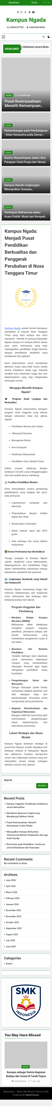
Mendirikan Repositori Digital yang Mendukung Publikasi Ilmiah (11, 3)
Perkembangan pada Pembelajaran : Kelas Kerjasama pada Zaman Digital (26, 135)
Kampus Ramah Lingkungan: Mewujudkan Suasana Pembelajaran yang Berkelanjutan (25, 189)
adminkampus (20, 1081)
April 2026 (11, 886)
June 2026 (11, 880)
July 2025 (10, 940)
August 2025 (12, 934)
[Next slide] (48, 2)
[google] (29, 12)
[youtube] (33, 12)
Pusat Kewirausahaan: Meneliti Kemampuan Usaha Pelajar (29, 3)
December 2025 (13, 910)
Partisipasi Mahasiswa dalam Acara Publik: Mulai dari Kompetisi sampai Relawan (25, 216)
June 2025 (11, 946)
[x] (25, 12)
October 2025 (12, 922)
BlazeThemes (32, 1095)
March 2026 (11, 892)
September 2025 (14, 928)
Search (8, 780)
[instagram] (21, 12)
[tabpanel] (26, 1062)
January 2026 (12, 904)
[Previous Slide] (44, 2)
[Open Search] (43, 37)
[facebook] (18, 12)
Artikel (9, 95)
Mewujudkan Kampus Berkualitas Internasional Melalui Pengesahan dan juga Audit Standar (27, 835)
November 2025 (13, 916)
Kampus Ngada (26, 19)
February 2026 (12, 898)
